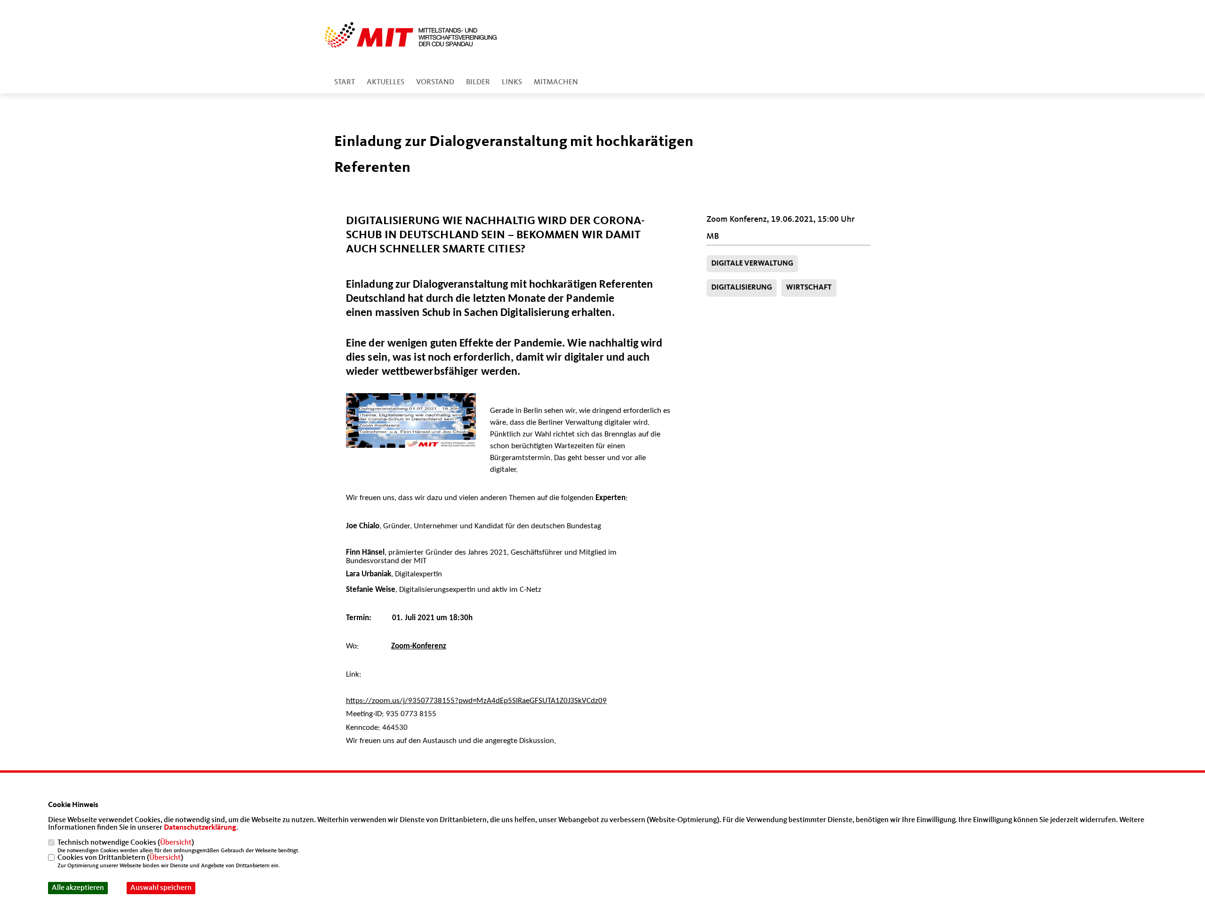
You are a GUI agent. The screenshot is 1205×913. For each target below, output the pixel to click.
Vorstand (435, 82)
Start (344, 82)
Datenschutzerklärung (200, 828)
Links (512, 82)
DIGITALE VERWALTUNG (752, 263)
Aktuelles (385, 82)
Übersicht (176, 843)
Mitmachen (556, 82)
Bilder (478, 82)
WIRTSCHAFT (809, 287)
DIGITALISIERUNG (741, 287)
